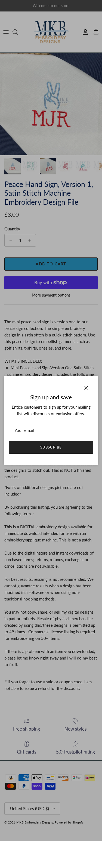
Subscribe (50, 447)
